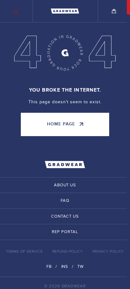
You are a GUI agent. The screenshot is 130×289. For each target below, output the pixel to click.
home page (61, 124)
